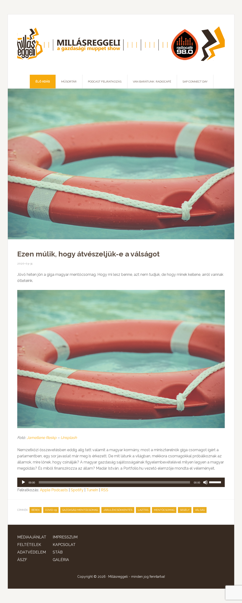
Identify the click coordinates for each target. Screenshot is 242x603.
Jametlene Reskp (41, 437)
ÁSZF (22, 560)
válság (200, 510)
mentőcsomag (164, 510)
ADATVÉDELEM (31, 552)
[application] (121, 482)
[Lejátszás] (23, 482)
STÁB (58, 552)
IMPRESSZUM (65, 537)
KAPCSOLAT (64, 544)
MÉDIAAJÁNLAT (31, 537)
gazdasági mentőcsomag (80, 510)
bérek (35, 510)
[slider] (215, 482)
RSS (104, 490)
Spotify (77, 490)
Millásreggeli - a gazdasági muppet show (121, 44)
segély (185, 510)
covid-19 (51, 510)
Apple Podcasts (54, 490)
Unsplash (68, 437)
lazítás (143, 510)
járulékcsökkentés (117, 510)
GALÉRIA (61, 560)
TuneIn (92, 490)
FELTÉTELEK (29, 544)
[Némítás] (205, 482)
